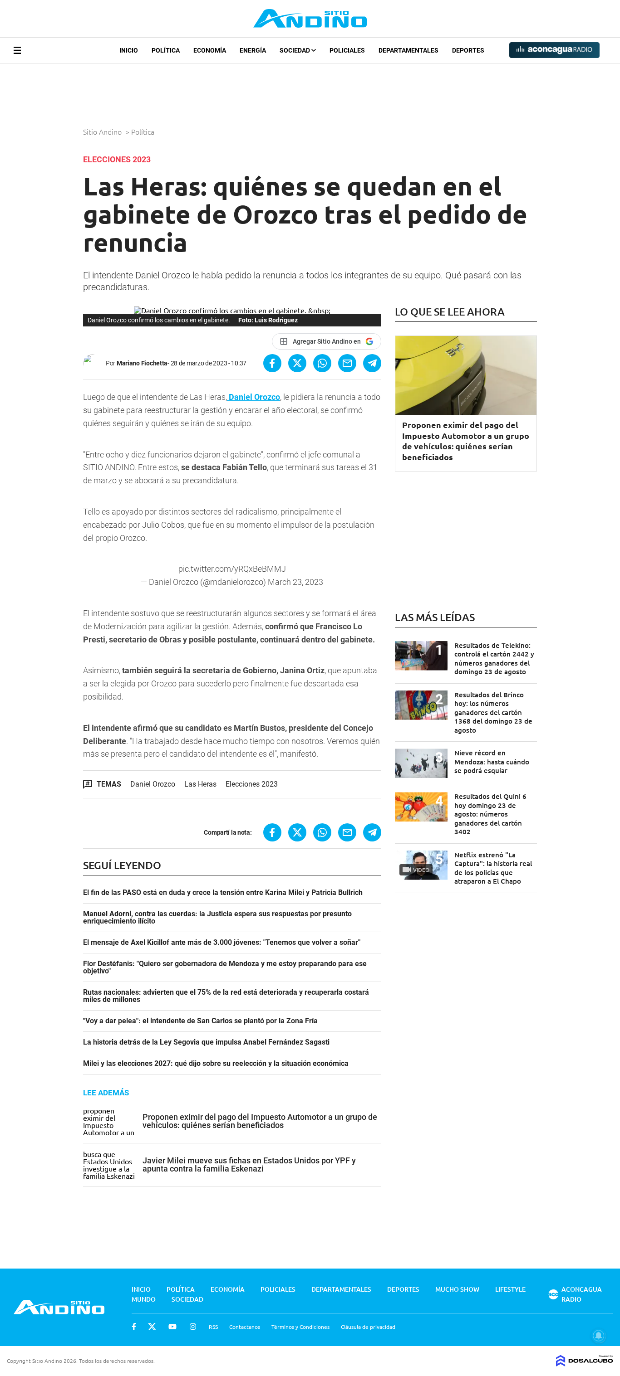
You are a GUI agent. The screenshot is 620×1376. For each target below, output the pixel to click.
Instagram (192, 1326)
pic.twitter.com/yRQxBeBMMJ (232, 569)
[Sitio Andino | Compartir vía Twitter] (297, 363)
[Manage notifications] (598, 1335)
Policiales (347, 50)
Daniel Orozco (152, 784)
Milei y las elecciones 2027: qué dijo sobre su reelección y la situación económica (216, 1063)
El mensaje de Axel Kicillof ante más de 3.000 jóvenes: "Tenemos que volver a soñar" (221, 942)
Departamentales (408, 50)
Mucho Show (457, 1289)
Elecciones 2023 (252, 784)
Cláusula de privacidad (368, 1326)
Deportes (468, 50)
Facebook (134, 1326)
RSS (213, 1326)
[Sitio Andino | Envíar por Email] (347, 363)
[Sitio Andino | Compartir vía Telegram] (372, 363)
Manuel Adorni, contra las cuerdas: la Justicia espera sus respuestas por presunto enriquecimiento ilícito (217, 917)
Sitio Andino (103, 131)
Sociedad (295, 50)
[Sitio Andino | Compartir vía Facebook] (272, 363)
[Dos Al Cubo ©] (584, 1363)
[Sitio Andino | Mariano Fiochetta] (94, 363)
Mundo (144, 1299)
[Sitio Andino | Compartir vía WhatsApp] (322, 363)
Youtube (172, 1326)
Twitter (152, 1326)
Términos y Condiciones (300, 1326)
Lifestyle (510, 1289)
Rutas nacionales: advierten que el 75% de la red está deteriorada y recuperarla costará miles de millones (226, 996)
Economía (209, 50)
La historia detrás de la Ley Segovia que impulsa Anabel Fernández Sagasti (206, 1042)
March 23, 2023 (295, 582)
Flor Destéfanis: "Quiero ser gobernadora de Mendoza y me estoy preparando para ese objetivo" (225, 967)
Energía (253, 50)
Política (166, 50)
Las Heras (200, 784)
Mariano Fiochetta (142, 363)
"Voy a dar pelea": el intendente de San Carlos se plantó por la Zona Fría (200, 1021)
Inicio (128, 50)
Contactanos (244, 1326)
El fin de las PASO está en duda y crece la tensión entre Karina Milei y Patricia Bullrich (223, 892)
